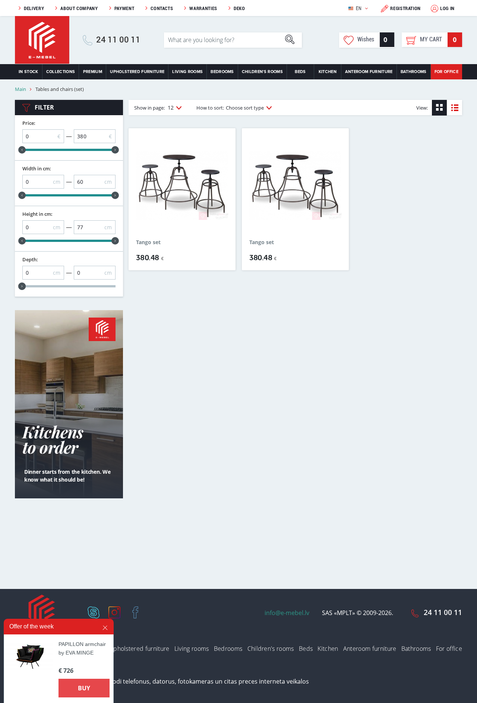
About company (79, 8)
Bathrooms (414, 71)
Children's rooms (262, 71)
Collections (60, 71)
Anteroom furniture (369, 71)
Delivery (34, 8)
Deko (239, 8)
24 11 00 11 (118, 40)
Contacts (162, 8)
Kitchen (328, 71)
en (358, 8)
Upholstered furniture (137, 71)
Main (20, 89)
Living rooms (187, 71)
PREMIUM (92, 71)
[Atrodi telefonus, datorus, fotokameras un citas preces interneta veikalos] (203, 681)
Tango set (148, 242)
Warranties (203, 8)
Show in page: (154, 107)
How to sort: (230, 107)
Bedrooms (222, 71)
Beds (300, 71)
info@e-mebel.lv (287, 613)
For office (446, 71)
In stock (28, 71)
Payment (124, 8)
